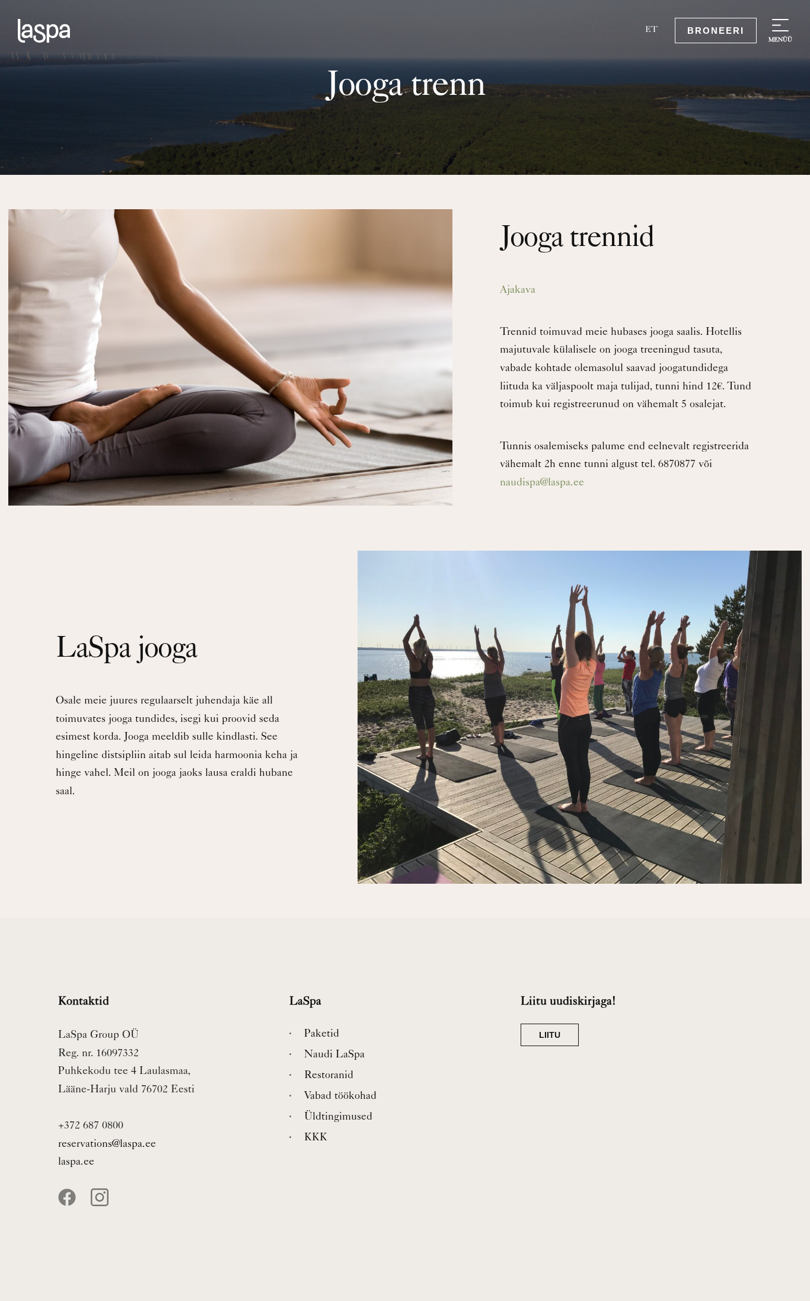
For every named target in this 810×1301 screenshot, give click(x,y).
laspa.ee (76, 1162)
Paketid (321, 1034)
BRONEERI (715, 30)
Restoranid (328, 1075)
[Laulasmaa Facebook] (73, 1203)
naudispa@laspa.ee (542, 483)
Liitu (549, 1035)
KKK (315, 1138)
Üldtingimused (338, 1117)
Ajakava (517, 290)
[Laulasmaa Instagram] (105, 1203)
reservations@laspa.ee (107, 1144)
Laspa (53, 31)
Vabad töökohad (340, 1096)
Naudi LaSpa (334, 1055)
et (651, 30)
